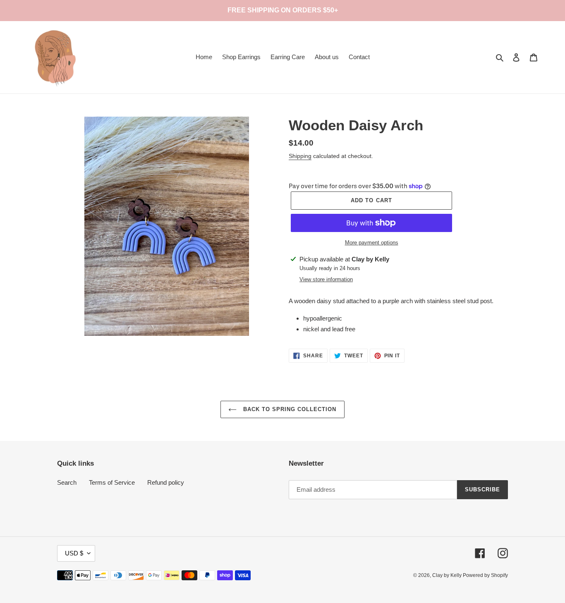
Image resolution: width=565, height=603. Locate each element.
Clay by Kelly (447, 575)
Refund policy (165, 482)
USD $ (74, 553)
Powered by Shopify (485, 575)
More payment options (371, 242)
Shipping (300, 156)
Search (67, 482)
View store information (326, 279)
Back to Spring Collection (288, 409)
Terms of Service (112, 482)
